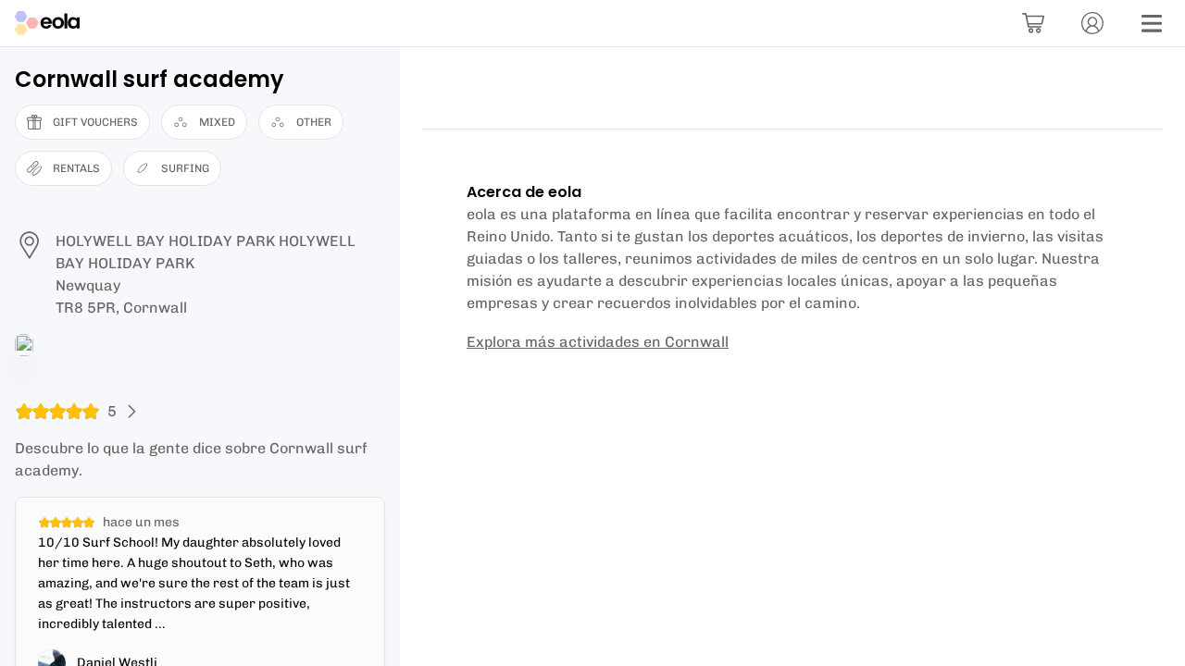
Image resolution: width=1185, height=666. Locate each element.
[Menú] (1151, 23)
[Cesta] (1033, 23)
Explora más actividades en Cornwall (598, 342)
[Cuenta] (1092, 23)
